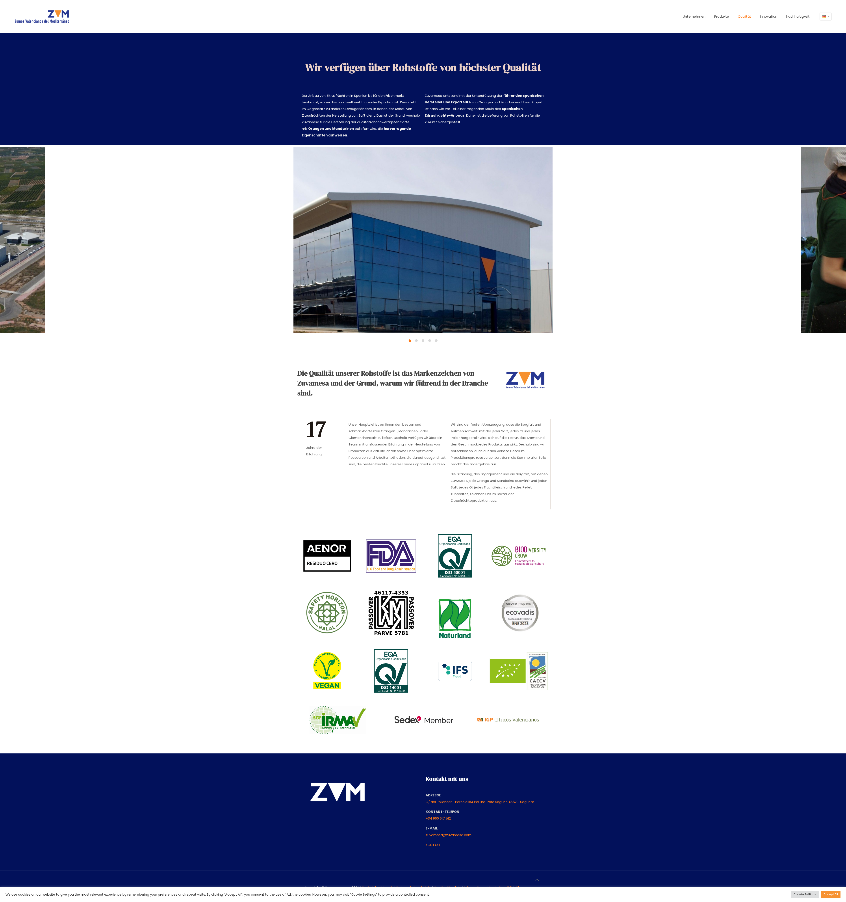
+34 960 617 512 (438, 818)
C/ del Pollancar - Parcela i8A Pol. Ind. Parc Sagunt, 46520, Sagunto (480, 802)
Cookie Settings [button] (805, 894)
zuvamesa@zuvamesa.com (448, 835)
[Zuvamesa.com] (42, 16)
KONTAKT (433, 844)
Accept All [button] (831, 894)
